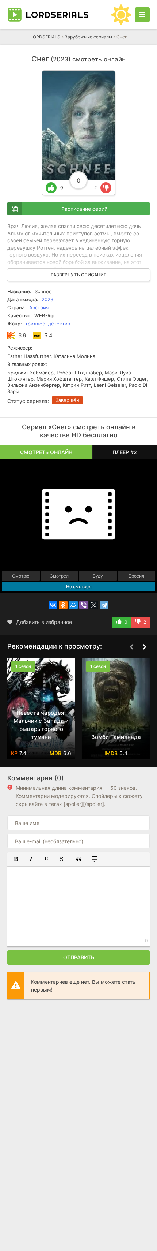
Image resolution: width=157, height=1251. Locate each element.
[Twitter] (93, 605)
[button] (16, 859)
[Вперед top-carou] (144, 646)
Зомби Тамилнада (116, 736)
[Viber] (83, 605)
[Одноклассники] (63, 605)
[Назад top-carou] (131, 646)
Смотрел (59, 576)
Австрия (39, 307)
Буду (98, 576)
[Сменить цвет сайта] (121, 14)
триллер (35, 323)
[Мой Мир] (73, 605)
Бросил (136, 576)
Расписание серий (84, 209)
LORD (57, 14)
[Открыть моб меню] (142, 14)
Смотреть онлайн (46, 452)
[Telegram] (104, 605)
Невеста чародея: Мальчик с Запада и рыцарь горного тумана (41, 724)
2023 (47, 299)
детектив (59, 323)
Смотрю (21, 576)
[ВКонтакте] (53, 605)
